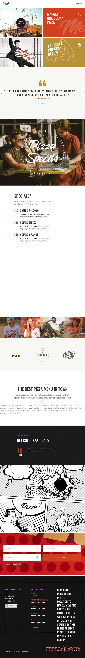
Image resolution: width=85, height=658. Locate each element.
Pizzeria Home (41, 451)
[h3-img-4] (64, 52)
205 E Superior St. (11, 596)
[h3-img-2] (64, 22)
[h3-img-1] (21, 22)
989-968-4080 (10, 601)
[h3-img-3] (21, 52)
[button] (40, 103)
